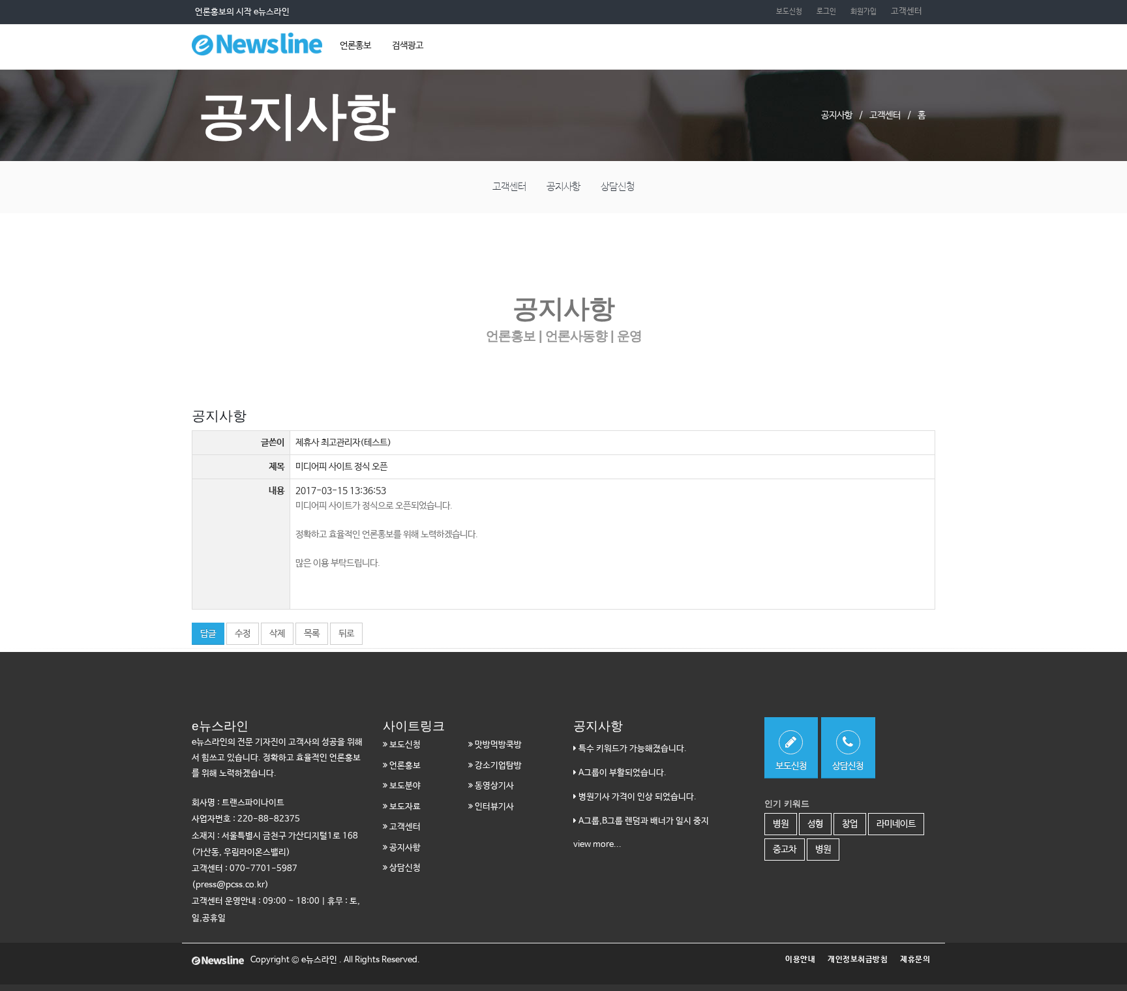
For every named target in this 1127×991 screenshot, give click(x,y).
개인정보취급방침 (858, 959)
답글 (208, 634)
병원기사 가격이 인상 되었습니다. (637, 797)
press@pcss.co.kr (230, 885)
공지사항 (563, 186)
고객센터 (906, 11)
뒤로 (346, 634)
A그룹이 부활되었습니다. (622, 773)
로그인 (826, 11)
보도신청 (789, 11)
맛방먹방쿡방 (497, 745)
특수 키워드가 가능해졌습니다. (632, 749)
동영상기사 (493, 786)
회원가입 (863, 11)
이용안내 (800, 959)
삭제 (277, 634)
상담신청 (618, 186)
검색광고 (407, 45)
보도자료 (404, 807)
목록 (312, 634)
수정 (242, 634)
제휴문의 (915, 959)
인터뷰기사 (493, 807)
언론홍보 (355, 45)
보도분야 (404, 786)
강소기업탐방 (497, 766)
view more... (597, 845)
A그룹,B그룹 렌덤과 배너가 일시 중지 (643, 821)
